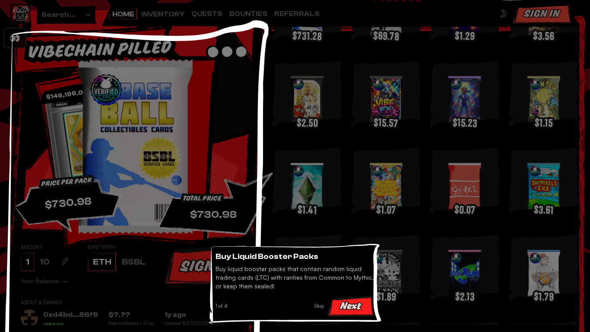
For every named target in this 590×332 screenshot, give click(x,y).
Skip (319, 306)
